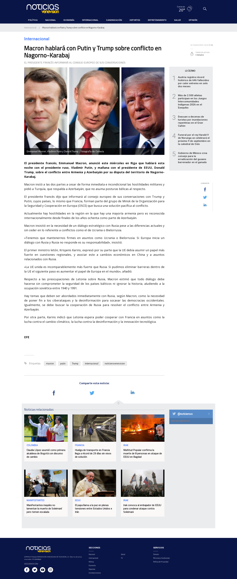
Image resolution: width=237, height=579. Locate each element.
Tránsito (156, 554)
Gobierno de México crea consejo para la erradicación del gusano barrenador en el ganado (192, 158)
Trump (75, 363)
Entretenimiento (95, 573)
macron (50, 363)
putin (62, 363)
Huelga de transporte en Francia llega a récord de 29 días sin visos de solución (93, 453)
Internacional (30, 27)
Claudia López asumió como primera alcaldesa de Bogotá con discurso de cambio (46, 453)
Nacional (92, 554)
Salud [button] (177, 20)
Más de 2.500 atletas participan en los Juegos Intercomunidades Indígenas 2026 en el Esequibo (192, 101)
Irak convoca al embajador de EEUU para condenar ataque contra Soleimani (142, 508)
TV (122, 558)
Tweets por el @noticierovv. (180, 421)
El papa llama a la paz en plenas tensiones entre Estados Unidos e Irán (93, 508)
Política (91, 562)
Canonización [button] (114, 20)
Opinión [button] (193, 20)
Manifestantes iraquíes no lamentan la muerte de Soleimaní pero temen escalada (44, 508)
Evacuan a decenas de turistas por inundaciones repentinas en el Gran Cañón (192, 121)
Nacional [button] (50, 20)
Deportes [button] (135, 20)
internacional (91, 363)
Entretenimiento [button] (157, 20)
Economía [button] (69, 20)
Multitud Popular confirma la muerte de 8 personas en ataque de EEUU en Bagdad (142, 453)
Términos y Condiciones (161, 558)
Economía (92, 565)
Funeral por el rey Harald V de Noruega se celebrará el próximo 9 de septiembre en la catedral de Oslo (194, 139)
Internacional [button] (90, 20)
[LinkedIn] (205, 205)
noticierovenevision (115, 363)
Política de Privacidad (160, 562)
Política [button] (33, 20)
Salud (123, 554)
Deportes (92, 569)
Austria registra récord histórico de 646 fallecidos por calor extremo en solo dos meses (193, 82)
